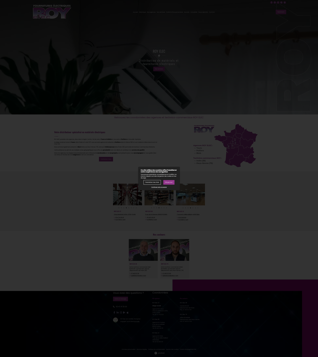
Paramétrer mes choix (152, 182)
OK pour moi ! (169, 182)
